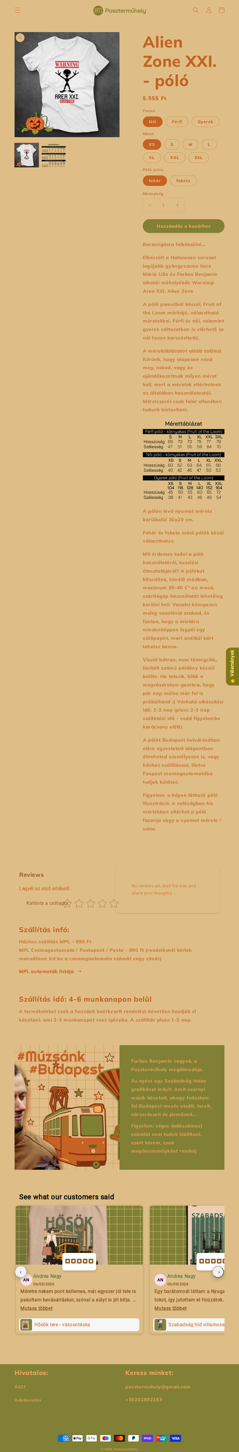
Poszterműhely (126, 1449)
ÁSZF (20, 1387)
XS (152, 144)
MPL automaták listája (46, 971)
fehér (155, 180)
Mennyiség (153, 193)
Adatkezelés (28, 1400)
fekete (183, 180)
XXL (174, 157)
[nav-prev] (21, 1272)
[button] (17, 10)
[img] (79, 1262)
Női (153, 121)
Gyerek (205, 121)
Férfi (177, 121)
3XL (198, 157)
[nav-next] (218, 1272)
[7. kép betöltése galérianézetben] (54, 155)
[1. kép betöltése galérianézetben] (27, 155)
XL (152, 157)
